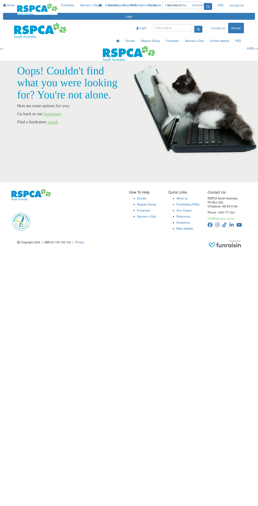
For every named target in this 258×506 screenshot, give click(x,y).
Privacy (79, 242)
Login (143, 28)
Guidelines (183, 222)
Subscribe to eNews (26, 206)
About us (182, 198)
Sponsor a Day (176, 5)
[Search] (198, 29)
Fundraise (154, 5)
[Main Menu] (1, 49)
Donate (112, 5)
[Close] (256, 49)
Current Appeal (202, 5)
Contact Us (237, 5)
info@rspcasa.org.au (221, 218)
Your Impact (184, 210)
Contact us (218, 28)
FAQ (220, 5)
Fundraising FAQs (187, 204)
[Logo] (37, 9)
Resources (183, 216)
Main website (184, 228)
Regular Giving (132, 5)
